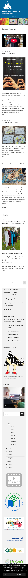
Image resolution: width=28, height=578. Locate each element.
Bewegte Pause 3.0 (9, 29)
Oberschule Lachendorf (11, 11)
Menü (14, 16)
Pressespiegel (8, 309)
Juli (11, 426)
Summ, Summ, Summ (10, 122)
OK (5, 574)
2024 (8, 451)
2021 (8, 461)
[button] (6, 397)
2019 (8, 467)
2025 (8, 448)
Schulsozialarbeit (9, 301)
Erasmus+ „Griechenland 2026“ (13, 164)
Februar (13, 441)
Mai (12, 432)
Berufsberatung (8, 305)
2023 (8, 454)
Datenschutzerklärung (17, 574)
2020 (8, 464)
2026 (9, 424)
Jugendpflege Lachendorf (11, 303)
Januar (12, 444)
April (12, 435)
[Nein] (26, 571)
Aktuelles (5, 215)
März (12, 438)
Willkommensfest (13, 334)
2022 (8, 458)
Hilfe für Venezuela (8, 53)
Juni (12, 429)
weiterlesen (5, 207)
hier (14, 223)
